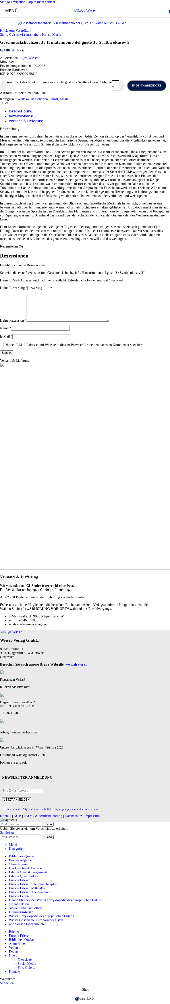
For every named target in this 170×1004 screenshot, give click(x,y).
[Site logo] (85, 10)
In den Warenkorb (146, 85)
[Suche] (165, 10)
